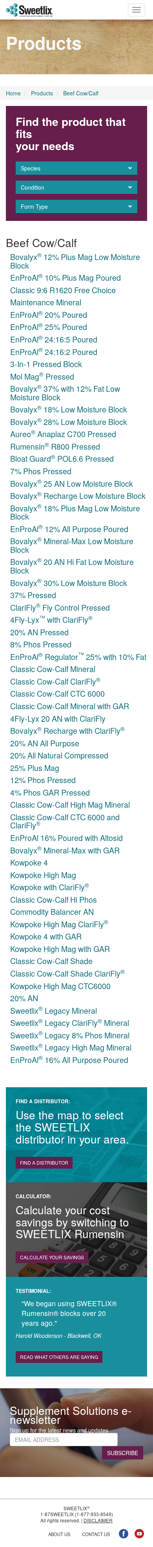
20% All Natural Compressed (59, 755)
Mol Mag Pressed (42, 376)
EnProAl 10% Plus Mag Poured (65, 277)
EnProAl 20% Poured (48, 314)
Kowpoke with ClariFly (49, 887)
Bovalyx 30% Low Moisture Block (68, 582)
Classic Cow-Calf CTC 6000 (57, 693)
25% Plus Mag (34, 767)
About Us (59, 1534)
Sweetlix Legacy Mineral (53, 1010)
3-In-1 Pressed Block (46, 363)
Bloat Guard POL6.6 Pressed (62, 458)
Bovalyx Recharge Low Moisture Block (78, 495)
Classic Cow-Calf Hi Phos (53, 899)
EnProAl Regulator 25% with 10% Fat (78, 656)
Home (13, 93)
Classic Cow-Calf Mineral (52, 668)
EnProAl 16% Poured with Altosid (66, 837)
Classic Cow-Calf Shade (51, 960)
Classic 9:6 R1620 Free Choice (63, 290)
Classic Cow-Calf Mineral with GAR (69, 706)
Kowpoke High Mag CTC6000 (60, 985)
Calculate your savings (52, 1257)
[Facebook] (123, 1533)
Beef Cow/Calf (80, 93)
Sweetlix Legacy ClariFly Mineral (69, 1022)
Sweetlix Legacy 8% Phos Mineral (69, 1035)
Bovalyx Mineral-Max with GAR (65, 850)
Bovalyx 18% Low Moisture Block (68, 409)
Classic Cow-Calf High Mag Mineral (70, 804)
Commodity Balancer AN (52, 911)
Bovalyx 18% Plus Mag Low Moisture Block (75, 512)
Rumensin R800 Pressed (55, 446)
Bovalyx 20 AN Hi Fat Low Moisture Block (72, 566)
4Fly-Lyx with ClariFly (51, 619)
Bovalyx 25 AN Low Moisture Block (71, 483)
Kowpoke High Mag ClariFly (59, 924)
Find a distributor (44, 1162)
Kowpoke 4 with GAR (46, 936)
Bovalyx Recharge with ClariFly (67, 730)
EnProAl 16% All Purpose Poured (69, 1059)
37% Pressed (33, 595)
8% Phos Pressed (40, 644)
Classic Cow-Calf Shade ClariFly (67, 973)
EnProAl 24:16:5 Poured (53, 339)
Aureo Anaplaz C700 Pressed (63, 433)
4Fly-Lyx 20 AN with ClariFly (58, 718)
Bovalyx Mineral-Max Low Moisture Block (71, 545)
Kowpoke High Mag (43, 874)
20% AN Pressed (39, 632)
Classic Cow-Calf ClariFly (55, 681)
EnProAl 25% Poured (48, 326)
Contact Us (96, 1534)
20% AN (24, 998)
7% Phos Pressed (40, 471)
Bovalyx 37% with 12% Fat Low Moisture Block (65, 393)
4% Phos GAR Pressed (50, 792)
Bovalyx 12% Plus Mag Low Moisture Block (75, 261)
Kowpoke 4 (29, 862)
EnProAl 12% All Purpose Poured (69, 528)
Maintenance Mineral (45, 302)
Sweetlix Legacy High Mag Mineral (70, 1047)
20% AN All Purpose (44, 743)
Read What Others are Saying (59, 1356)
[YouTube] (139, 1533)
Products (42, 93)
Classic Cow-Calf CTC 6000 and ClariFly (65, 821)
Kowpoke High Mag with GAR (60, 948)
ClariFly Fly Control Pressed (60, 607)
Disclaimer (98, 1520)
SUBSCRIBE (122, 1453)
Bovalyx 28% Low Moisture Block (68, 421)
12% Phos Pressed (43, 779)
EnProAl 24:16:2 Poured (53, 351)
